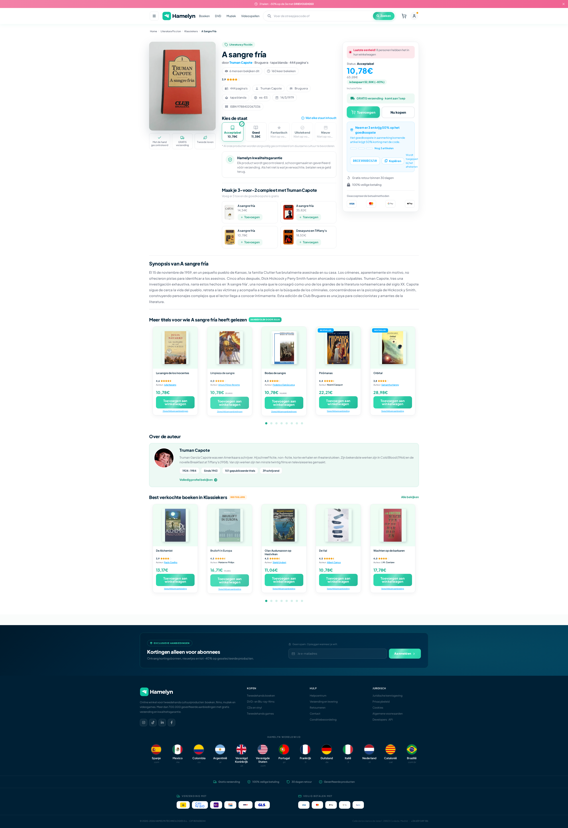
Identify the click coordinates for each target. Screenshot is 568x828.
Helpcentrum (318, 695)
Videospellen (250, 16)
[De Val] (338, 525)
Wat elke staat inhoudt (321, 118)
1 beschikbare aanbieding (338, 411)
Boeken (204, 16)
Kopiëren (395, 160)
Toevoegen (252, 217)
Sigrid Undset (279, 562)
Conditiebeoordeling (323, 719)
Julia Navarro (170, 384)
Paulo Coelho (170, 562)
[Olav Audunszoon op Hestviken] (284, 525)
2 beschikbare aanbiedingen (284, 411)
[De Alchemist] (175, 525)
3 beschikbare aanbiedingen (175, 411)
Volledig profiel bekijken (196, 479)
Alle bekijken (410, 497)
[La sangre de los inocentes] (175, 348)
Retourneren (317, 707)
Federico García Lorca (284, 384)
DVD (218, 16)
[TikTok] (153, 722)
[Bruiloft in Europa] (229, 525)
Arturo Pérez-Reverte (229, 384)
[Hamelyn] (178, 16)
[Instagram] (143, 722)
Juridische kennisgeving (387, 695)
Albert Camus (334, 562)
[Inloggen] (414, 16)
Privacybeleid (381, 701)
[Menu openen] (154, 16)
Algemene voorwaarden (388, 713)
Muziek (231, 16)
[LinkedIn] (162, 722)
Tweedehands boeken (261, 695)
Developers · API (383, 719)
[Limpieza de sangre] (229, 348)
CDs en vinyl (254, 707)
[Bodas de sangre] (284, 348)
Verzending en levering (324, 701)
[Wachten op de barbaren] (392, 525)
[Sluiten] (563, 4)
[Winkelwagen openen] (404, 16)
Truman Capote (240, 62)
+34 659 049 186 (419, 821)
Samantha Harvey (390, 384)
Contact (315, 713)
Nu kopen (398, 112)
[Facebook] (171, 722)
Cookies (378, 707)
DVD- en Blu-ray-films (260, 701)
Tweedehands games (260, 713)
